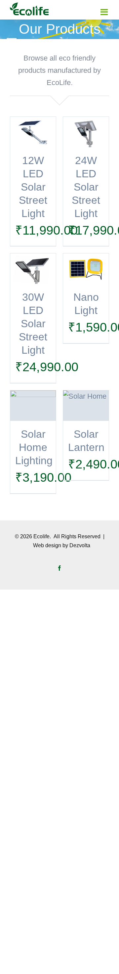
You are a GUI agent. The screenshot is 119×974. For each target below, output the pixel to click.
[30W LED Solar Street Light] (33, 268)
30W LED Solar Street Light (33, 323)
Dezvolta (79, 545)
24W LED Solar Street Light (86, 187)
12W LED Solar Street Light (33, 187)
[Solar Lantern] (86, 405)
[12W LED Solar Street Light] (33, 132)
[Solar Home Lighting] (33, 405)
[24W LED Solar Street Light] (86, 132)
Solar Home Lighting (34, 447)
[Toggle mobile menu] (104, 12)
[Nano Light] (86, 268)
